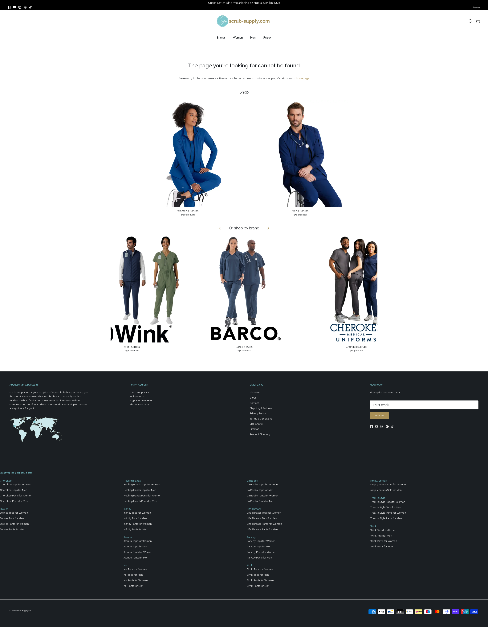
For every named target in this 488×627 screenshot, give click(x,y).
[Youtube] (14, 7)
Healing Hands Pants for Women (142, 495)
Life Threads (254, 509)
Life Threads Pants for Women (264, 523)
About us (255, 392)
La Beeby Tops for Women (262, 484)
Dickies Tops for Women (14, 512)
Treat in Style (377, 497)
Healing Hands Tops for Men (140, 490)
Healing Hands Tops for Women (142, 484)
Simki (250, 565)
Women (238, 37)
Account (476, 7)
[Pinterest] (25, 7)
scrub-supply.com (24, 610)
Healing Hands (132, 480)
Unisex (267, 37)
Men (252, 37)
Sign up (379, 415)
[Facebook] (9, 7)
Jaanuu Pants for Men (136, 557)
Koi (125, 565)
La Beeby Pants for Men (260, 501)
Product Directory (260, 434)
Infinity (127, 509)
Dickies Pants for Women (14, 523)
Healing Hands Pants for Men (140, 501)
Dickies (4, 509)
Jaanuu (128, 537)
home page (302, 78)
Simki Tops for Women (260, 569)
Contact (254, 403)
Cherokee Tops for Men (13, 490)
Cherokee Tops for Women (15, 484)
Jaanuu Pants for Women (138, 552)
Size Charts (256, 423)
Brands (221, 37)
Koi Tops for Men (133, 574)
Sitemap (254, 429)
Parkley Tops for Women (261, 541)
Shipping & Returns (261, 408)
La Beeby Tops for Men (260, 490)
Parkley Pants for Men (259, 557)
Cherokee (6, 480)
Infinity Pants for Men (136, 529)
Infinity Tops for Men (135, 518)
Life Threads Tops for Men (262, 518)
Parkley (251, 537)
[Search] (470, 21)
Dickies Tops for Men (12, 518)
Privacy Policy (258, 413)
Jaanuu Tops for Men (136, 546)
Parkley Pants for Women (261, 552)
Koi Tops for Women (135, 569)
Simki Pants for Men (258, 585)
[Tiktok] (30, 7)
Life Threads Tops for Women (264, 512)
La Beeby (252, 480)
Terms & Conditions (261, 418)
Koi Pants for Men (134, 585)
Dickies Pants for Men (12, 529)
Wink (373, 526)
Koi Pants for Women (136, 580)
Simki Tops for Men (258, 574)
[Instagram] (19, 7)
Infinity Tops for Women (137, 512)
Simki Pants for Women (260, 580)
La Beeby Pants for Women (263, 495)
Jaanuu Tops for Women (138, 541)
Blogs (253, 397)
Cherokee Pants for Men (14, 501)
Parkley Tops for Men (259, 546)
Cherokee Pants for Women (16, 495)
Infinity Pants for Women (138, 523)
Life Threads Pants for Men (262, 529)
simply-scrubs (378, 480)
